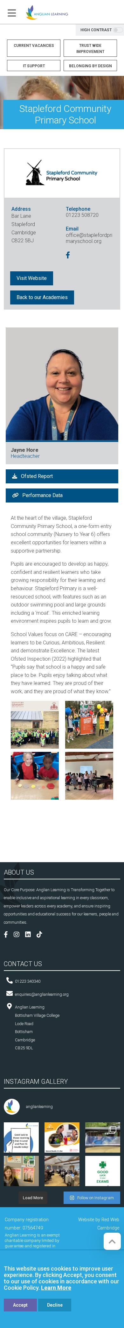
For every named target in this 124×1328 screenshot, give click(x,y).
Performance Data (42, 495)
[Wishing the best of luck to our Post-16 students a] (21, 1139)
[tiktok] (42, 935)
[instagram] (19, 935)
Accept (20, 1305)
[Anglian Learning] (47, 12)
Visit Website (32, 278)
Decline (55, 1305)
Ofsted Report (36, 476)
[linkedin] (30, 935)
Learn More (56, 1287)
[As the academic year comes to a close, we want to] (21, 1173)
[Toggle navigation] (12, 13)
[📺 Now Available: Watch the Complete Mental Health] (62, 1139)
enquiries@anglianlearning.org (42, 994)
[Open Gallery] (35, 724)
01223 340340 (27, 981)
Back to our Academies (42, 297)
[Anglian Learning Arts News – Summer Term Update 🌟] (102, 1139)
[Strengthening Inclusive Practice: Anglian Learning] (62, 1173)
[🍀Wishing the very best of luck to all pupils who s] (102, 1173)
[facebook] (69, 256)
